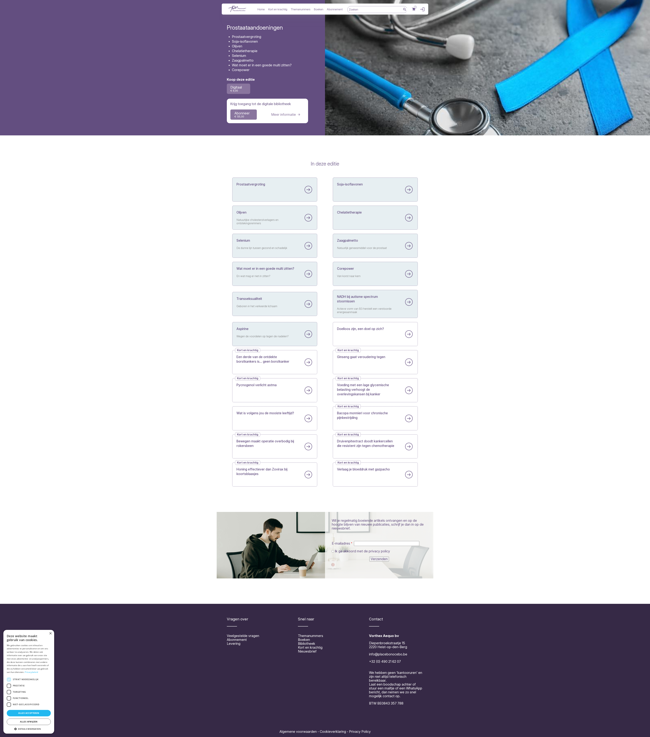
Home (261, 9)
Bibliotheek (306, 644)
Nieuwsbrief (307, 651)
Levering (233, 644)
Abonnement (335, 9)
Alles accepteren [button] (28, 713)
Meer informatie (283, 115)
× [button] (50, 633)
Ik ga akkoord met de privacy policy (362, 551)
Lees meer (274, 190)
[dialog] (28, 682)
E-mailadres (341, 543)
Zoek (405, 10)
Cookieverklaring (333, 732)
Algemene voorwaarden (298, 732)
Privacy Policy (359, 732)
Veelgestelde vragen (243, 636)
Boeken (318, 9)
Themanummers (300, 9)
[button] (29, 728)
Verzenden (379, 559)
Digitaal (236, 88)
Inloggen (421, 9)
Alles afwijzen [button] (29, 721)
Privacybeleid (31, 672)
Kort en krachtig (277, 9)
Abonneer (242, 114)
